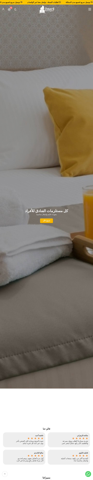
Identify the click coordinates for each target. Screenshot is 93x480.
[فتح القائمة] (89, 9)
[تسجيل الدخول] (3, 9)
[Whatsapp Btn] (88, 474)
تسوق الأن (46, 220)
